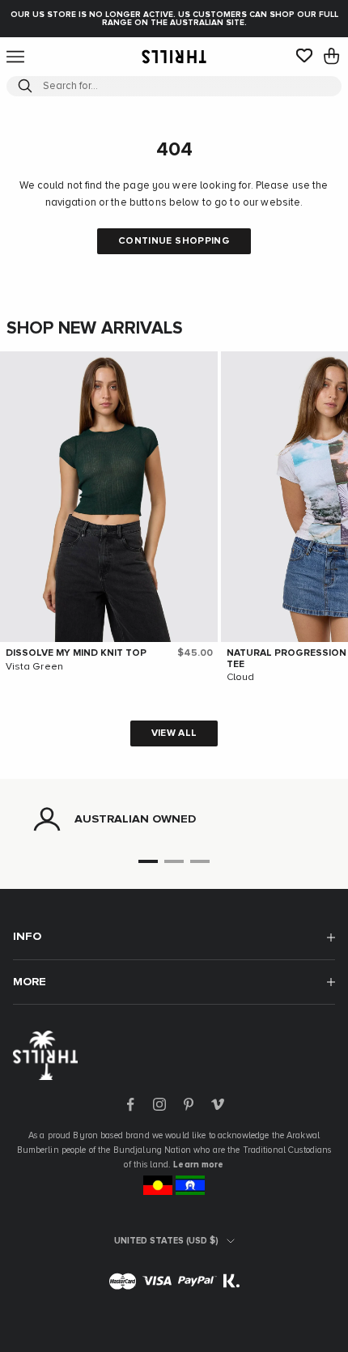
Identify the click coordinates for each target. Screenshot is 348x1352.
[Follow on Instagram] (159, 1104)
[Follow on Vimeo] (218, 1104)
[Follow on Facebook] (130, 1104)
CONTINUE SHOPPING (174, 241)
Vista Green (34, 667)
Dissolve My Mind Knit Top (76, 653)
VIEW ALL (174, 733)
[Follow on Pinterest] (188, 1104)
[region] (174, 819)
